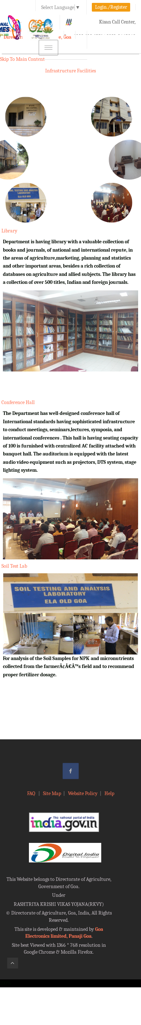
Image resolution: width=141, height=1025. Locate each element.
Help (109, 793)
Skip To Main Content (22, 59)
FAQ (31, 793)
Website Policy (83, 793)
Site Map (52, 793)
